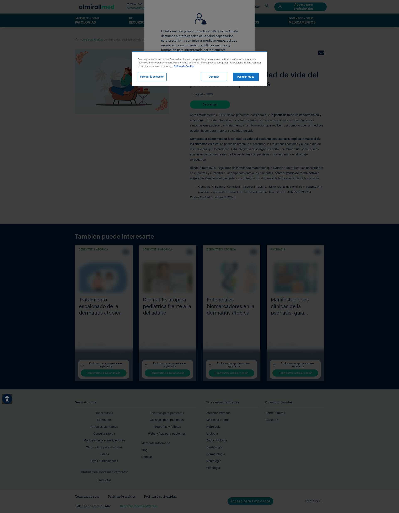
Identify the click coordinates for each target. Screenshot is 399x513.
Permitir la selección (152, 77)
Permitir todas (245, 77)
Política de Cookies (184, 66)
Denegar (214, 77)
